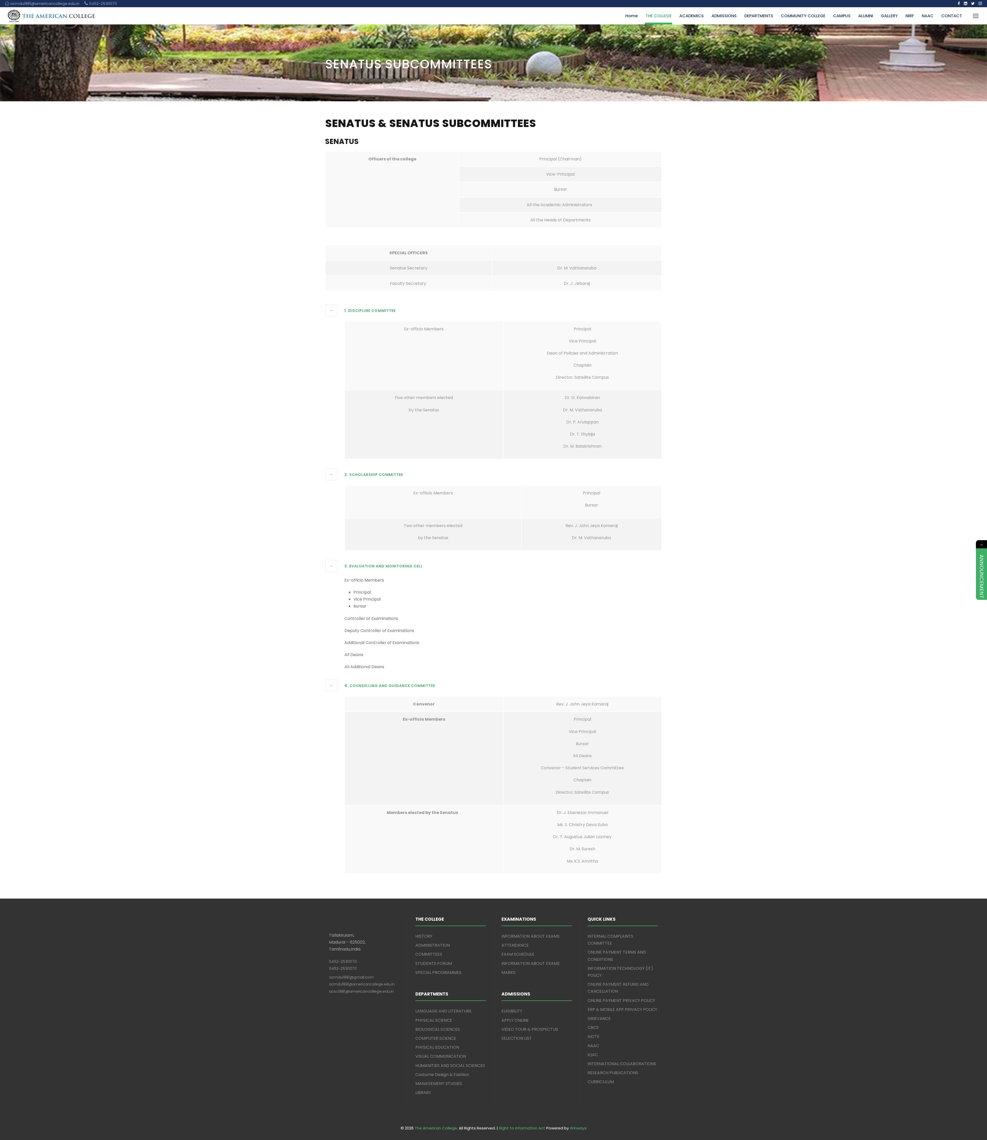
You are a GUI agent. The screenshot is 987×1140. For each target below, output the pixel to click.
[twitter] (973, 3)
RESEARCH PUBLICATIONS (613, 1073)
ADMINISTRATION (432, 945)
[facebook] (959, 3)
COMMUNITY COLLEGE (803, 16)
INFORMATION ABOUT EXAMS (530, 936)
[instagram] (980, 3)
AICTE (593, 1036)
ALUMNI (865, 16)
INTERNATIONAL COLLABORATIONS (622, 1064)
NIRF (910, 16)
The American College (436, 1128)
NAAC (928, 16)
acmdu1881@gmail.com (351, 977)
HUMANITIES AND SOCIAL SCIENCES (450, 1066)
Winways (578, 1128)
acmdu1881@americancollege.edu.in (362, 984)
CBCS (593, 1027)
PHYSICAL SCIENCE (433, 1020)
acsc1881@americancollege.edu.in (361, 991)
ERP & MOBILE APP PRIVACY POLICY (622, 1009)
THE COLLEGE (658, 16)
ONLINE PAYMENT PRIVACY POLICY (621, 1000)
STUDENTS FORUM (433, 963)
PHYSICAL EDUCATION (437, 1047)
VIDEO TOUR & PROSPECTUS (529, 1029)
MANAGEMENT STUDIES (438, 1084)
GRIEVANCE (599, 1018)
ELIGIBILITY (511, 1011)
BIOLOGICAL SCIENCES (437, 1029)
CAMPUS (842, 16)
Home (631, 16)
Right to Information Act (522, 1128)
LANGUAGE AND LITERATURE (443, 1011)
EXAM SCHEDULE (517, 954)
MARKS (508, 972)
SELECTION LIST (516, 1038)
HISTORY (423, 936)
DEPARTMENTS (758, 16)
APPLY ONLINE (515, 1020)
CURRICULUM (601, 1082)
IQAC (593, 1055)
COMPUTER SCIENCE (435, 1038)
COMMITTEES (428, 954)
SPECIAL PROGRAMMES (438, 972)
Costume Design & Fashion (442, 1075)
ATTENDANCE (515, 945)
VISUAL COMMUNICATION (440, 1056)
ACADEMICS (691, 16)
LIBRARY (423, 1093)
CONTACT (951, 16)
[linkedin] (965, 3)
